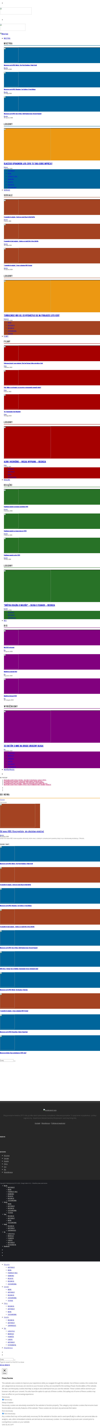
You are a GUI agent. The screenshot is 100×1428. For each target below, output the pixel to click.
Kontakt (37, 1123)
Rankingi (11, 179)
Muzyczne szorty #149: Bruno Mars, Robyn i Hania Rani (14, 1032)
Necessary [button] (6, 1397)
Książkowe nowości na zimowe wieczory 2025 (15, 531)
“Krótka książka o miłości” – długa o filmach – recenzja (29, 605)
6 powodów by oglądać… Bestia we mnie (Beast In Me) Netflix (19, 217)
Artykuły (11, 171)
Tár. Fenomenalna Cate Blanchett (12, 412)
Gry (5, 1167)
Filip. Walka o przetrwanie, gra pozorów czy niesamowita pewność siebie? (22, 387)
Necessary (8, 1400)
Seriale (7, 190)
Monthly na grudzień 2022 (10, 672)
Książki (7, 480)
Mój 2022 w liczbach (9, 647)
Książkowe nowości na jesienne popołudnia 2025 (16, 507)
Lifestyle (11, 753)
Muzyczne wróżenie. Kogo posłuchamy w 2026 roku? (13, 1053)
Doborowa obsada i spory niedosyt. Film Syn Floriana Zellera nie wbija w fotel (23, 363)
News (9, 173)
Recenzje (11, 185)
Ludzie (10, 761)
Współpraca (9, 769)
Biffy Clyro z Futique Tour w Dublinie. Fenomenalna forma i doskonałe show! (19, 969)
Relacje (6, 167)
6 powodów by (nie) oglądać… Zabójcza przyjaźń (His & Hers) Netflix (21, 241)
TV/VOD (10, 334)
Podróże (11, 758)
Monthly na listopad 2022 (10, 696)
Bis (5, 620)
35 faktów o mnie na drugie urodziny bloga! (23, 745)
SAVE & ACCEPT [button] (8, 1424)
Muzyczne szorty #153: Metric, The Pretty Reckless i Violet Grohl (20, 65)
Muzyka (7, 38)
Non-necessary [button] (7, 1411)
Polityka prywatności (58, 1123)
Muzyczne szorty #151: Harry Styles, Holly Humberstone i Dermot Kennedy (22, 114)
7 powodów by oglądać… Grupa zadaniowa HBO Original (18, 265)
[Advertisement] (50, 1083)
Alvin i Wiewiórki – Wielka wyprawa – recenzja (25, 461)
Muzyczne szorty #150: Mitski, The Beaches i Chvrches (14, 990)
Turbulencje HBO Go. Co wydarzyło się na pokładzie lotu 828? (32, 315)
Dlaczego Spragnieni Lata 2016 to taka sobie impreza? (28, 163)
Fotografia (12, 1245)
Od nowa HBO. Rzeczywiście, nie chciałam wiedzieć (22, 831)
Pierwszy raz (13, 176)
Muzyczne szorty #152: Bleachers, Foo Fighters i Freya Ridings (20, 89)
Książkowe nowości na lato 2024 (12, 555)
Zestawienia (12, 187)
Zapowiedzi (12, 618)
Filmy (6, 336)
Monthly (11, 756)
